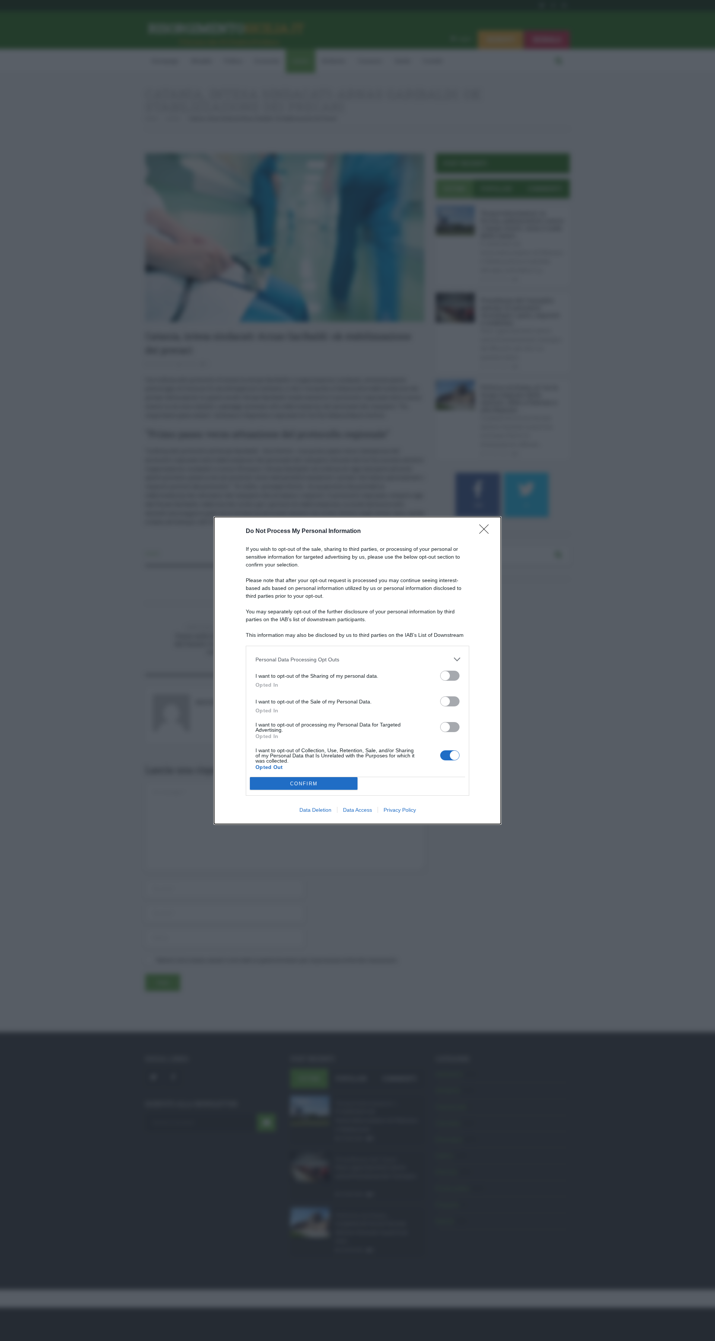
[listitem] (357, 659)
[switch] (450, 676)
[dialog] (357, 670)
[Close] (486, 531)
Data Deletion (315, 810)
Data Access (357, 810)
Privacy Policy (400, 810)
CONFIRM (304, 783)
